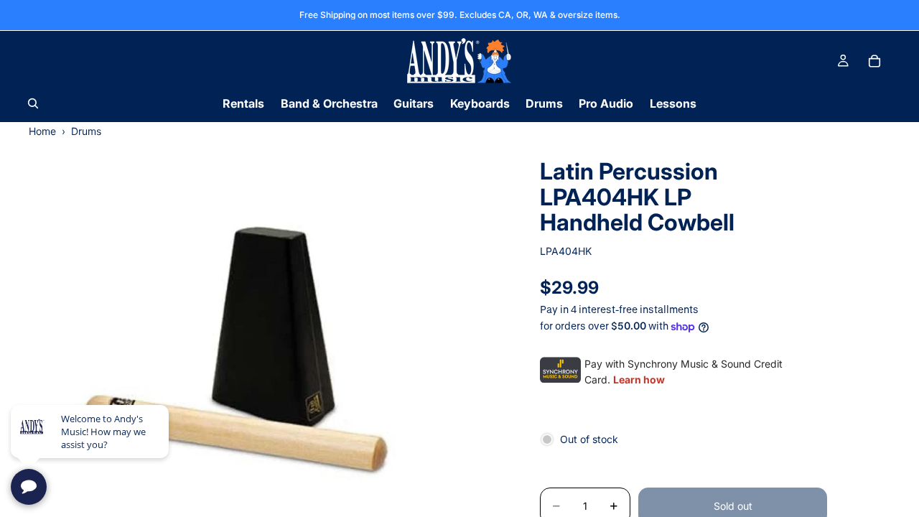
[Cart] (874, 61)
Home (42, 131)
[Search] (33, 103)
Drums (86, 131)
